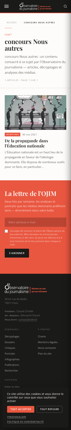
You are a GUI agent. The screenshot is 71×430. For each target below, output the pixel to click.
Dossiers (10, 342)
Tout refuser (49, 409)
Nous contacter (47, 348)
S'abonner (17, 253)
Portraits (10, 353)
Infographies (12, 359)
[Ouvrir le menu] (6, 6)
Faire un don (12, 387)
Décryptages (12, 336)
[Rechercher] (65, 6)
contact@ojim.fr (28, 319)
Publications (12, 365)
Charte (42, 336)
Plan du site (44, 353)
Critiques (10, 348)
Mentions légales (48, 342)
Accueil (12, 22)
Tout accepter (20, 409)
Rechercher (11, 370)
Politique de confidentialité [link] (25, 421)
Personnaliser (16, 417)
